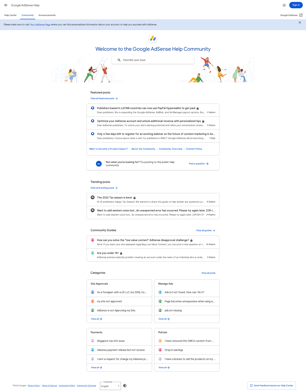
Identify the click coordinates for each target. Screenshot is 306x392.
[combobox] (153, 60)
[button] (6, 5)
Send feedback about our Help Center (273, 385)
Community (28, 15)
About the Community (143, 148)
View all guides (204, 230)
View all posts (208, 273)
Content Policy (194, 148)
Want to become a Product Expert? (108, 148)
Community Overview (170, 148)
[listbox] (110, 386)
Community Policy (67, 385)
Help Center (10, 15)
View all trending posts (102, 188)
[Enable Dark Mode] (125, 385)
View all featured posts (102, 98)
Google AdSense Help (25, 5)
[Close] (300, 23)
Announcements (47, 15)
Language (107, 382)
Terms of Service (49, 385)
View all (95, 319)
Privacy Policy (34, 385)
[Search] (119, 60)
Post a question (197, 163)
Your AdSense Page (40, 24)
